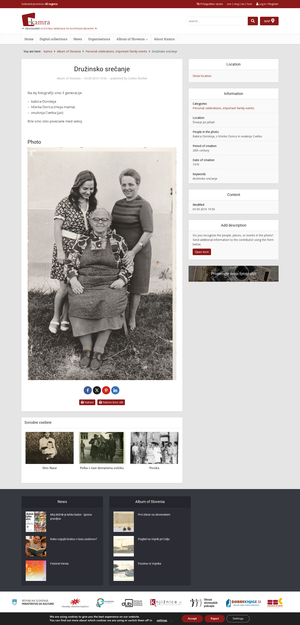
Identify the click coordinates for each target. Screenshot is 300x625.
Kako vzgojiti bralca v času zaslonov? (73, 539)
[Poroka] (102, 447)
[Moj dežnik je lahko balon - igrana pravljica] (36, 522)
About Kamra (164, 39)
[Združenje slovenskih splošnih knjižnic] (166, 603)
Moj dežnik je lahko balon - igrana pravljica (71, 516)
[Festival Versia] (36, 570)
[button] (168, 456)
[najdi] (253, 21)
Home (28, 39)
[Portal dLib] (132, 603)
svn (229, 4)
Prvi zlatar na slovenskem (154, 514)
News (77, 39)
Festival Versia (59, 563)
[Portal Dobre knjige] (243, 603)
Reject (215, 619)
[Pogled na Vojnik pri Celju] (123, 546)
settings (162, 620)
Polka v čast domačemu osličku (49, 468)
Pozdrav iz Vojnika (149, 563)
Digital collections (53, 39)
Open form (202, 252)
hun (249, 4)
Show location (202, 76)
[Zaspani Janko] (154, 447)
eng (236, 4)
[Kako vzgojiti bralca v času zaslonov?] (36, 546)
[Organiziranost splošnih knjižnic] (75, 603)
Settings (238, 619)
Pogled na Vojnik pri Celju (154, 539)
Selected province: (39, 4)
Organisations (99, 39)
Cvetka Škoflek (137, 78)
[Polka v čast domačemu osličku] (50, 447)
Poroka (102, 468)
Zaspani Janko (154, 468)
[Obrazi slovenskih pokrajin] (204, 603)
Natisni (89, 402)
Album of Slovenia (130, 39)
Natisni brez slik (112, 402)
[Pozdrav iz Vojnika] (123, 570)
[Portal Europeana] (105, 603)
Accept (192, 619)
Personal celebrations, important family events (223, 108)
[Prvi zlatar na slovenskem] (123, 522)
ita (242, 4)
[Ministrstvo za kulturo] (33, 602)
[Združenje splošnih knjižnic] (275, 603)
